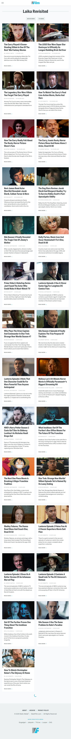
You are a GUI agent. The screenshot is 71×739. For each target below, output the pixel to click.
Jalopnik (31, 722)
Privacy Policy (43, 710)
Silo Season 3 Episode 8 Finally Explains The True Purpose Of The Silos (51, 334)
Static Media (24, 714)
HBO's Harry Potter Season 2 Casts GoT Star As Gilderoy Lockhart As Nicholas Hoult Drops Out (16, 431)
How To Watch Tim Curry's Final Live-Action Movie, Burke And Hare (52, 95)
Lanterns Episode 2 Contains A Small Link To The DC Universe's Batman (52, 577)
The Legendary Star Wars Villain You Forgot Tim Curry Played (18, 94)
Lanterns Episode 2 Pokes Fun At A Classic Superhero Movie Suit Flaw (52, 529)
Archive (32, 710)
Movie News (31, 18)
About (24, 710)
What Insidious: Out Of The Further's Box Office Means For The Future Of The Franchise (52, 430)
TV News (41, 18)
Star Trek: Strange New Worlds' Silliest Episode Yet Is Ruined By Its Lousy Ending (52, 481)
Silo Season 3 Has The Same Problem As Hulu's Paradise (50, 623)
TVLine (38, 722)
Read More (7, 65)
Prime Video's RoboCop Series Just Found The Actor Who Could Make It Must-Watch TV (17, 286)
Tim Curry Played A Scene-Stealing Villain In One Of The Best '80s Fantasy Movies (16, 47)
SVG (50, 722)
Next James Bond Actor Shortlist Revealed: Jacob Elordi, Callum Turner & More (16, 191)
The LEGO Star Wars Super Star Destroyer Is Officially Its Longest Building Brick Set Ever (52, 47)
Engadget (22, 722)
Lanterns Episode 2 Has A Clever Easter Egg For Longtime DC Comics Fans (52, 286)
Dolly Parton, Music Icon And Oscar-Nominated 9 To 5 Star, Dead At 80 (51, 240)
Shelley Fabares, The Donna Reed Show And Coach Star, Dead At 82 (16, 529)
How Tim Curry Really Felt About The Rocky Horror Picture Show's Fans (18, 143)
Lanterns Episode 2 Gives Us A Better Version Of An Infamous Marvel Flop (17, 577)
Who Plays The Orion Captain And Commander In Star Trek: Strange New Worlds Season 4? (17, 334)
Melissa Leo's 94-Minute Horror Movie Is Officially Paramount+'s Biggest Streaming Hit (52, 382)
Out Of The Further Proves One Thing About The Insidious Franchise (17, 625)
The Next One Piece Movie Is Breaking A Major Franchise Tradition (16, 481)
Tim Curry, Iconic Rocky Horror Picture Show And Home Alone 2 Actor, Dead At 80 (52, 143)
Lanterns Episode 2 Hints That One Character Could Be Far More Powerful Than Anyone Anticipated (17, 383)
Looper (44, 722)
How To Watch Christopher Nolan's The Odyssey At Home (17, 671)
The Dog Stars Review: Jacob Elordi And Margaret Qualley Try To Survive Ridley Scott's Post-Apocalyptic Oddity (52, 192)
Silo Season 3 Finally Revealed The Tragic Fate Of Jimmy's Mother (17, 240)
